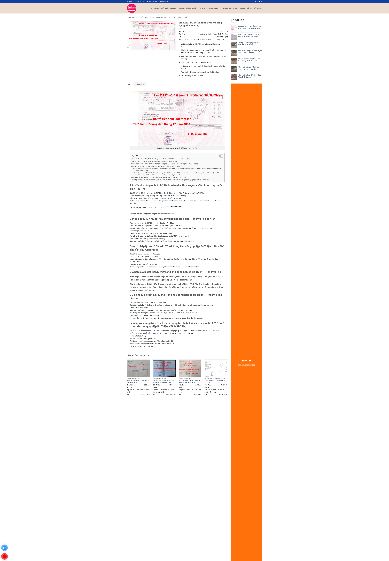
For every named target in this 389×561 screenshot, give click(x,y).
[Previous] (126, 379)
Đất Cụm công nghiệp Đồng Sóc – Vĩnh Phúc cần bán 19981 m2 (163, 381)
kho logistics (198, 318)
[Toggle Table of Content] (220, 156)
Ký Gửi (235, 8)
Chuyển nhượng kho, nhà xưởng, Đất (153, 17)
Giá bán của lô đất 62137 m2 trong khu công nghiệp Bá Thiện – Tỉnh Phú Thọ (156, 166)
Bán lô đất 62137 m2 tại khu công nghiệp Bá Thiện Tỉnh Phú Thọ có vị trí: (154, 161)
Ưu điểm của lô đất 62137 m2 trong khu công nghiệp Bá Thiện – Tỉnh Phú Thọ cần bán (159, 177)
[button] (258, 8)
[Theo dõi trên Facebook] (255, 1)
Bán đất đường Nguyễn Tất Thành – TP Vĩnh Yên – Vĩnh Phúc (189, 381)
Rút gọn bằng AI (173, 207)
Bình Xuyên (173, 193)
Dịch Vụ (173, 8)
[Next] (227, 379)
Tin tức (242, 8)
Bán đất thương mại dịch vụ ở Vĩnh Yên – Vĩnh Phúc (138, 381)
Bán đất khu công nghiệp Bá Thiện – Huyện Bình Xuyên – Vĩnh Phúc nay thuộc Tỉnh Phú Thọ (161, 159)
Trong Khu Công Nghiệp (209, 8)
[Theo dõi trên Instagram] (257, 1)
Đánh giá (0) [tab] (140, 84)
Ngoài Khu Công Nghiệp (188, 8)
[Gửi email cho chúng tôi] (261, 1)
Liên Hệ (249, 8)
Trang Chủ (155, 8)
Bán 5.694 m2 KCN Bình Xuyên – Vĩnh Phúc (215, 381)
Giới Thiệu (165, 8)
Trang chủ (131, 17)
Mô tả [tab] (130, 84)
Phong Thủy (226, 8)
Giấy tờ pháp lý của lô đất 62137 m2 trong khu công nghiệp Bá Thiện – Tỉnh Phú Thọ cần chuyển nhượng (165, 164)
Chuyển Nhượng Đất (179, 17)
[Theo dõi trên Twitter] (259, 1)
